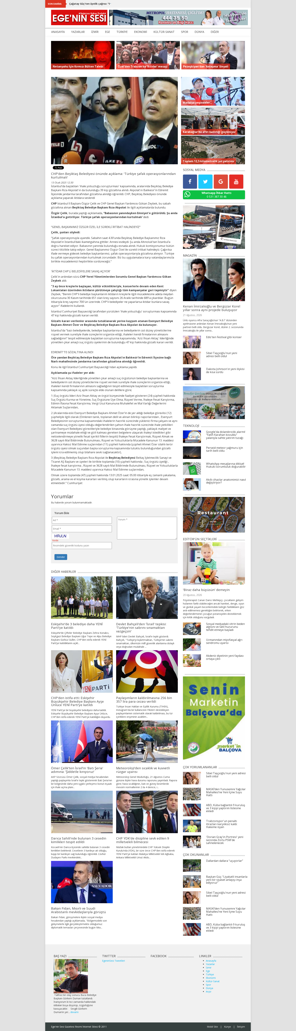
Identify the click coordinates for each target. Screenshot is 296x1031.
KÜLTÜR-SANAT (164, 32)
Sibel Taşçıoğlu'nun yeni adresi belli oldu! (221, 354)
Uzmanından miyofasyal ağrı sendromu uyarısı (224, 641)
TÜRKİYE (122, 32)
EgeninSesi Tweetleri (113, 960)
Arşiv (208, 991)
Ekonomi (211, 977)
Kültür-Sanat (213, 981)
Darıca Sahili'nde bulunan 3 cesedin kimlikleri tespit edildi (78, 840)
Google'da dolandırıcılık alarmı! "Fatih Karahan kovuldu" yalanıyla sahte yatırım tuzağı (225, 435)
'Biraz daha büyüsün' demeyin (206, 590)
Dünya (209, 988)
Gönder (61, 557)
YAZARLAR (78, 32)
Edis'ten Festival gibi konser (224, 337)
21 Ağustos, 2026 (192, 315)
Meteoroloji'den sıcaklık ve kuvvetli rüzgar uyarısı (143, 770)
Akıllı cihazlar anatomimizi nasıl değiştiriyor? (226, 481)
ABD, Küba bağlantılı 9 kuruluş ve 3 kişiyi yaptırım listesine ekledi (225, 808)
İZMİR (94, 32)
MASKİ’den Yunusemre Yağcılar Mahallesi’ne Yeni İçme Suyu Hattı (226, 792)
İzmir (208, 967)
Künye (227, 1026)
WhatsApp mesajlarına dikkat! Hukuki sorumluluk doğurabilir (226, 465)
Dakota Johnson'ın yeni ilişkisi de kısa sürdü (225, 370)
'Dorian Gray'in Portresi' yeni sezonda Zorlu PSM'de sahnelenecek (224, 840)
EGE (107, 32)
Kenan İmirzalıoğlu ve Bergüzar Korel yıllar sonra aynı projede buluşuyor (211, 308)
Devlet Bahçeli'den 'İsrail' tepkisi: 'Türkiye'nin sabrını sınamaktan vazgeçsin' (141, 627)
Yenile (55, 540)
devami (74, 1012)
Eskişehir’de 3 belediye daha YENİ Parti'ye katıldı (77, 626)
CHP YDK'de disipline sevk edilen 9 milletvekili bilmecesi (142, 840)
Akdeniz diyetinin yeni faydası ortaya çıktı (225, 657)
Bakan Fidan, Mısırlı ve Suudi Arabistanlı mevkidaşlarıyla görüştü (78, 910)
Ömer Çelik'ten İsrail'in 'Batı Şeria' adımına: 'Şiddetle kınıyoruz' (77, 770)
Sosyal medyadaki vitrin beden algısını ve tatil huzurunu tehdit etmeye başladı (225, 627)
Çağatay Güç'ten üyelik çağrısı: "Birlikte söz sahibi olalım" (104, 3)
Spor (208, 984)
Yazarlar (210, 964)
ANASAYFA (58, 32)
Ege (208, 971)
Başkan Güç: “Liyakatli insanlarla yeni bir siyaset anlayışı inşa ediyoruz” (226, 880)
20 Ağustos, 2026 (192, 595)
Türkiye (210, 974)
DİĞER (215, 32)
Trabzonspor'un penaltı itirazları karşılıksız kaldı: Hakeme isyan (221, 824)
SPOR (184, 32)
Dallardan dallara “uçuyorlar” (224, 861)
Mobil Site (212, 1026)
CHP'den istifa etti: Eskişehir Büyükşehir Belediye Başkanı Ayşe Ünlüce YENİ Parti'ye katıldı (77, 701)
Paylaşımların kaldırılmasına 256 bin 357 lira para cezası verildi (144, 700)
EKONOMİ (140, 32)
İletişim (241, 1026)
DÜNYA (199, 32)
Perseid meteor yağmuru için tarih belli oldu (224, 449)
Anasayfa (211, 960)
